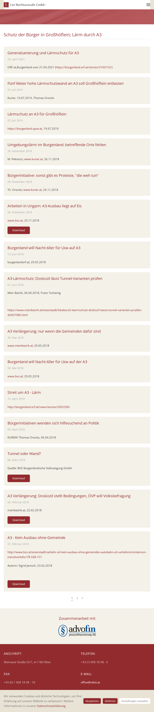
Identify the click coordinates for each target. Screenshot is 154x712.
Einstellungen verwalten (135, 701)
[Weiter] (82, 598)
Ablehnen (110, 701)
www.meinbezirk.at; (20, 345)
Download (18, 230)
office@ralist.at (90, 682)
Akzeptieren (92, 701)
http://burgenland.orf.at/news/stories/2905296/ (39, 407)
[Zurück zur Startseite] (24, 4)
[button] (148, 4)
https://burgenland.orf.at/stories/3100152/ (84, 67)
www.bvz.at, (15, 220)
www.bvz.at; (15, 376)
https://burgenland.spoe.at (25, 128)
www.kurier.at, (33, 159)
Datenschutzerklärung (51, 706)
